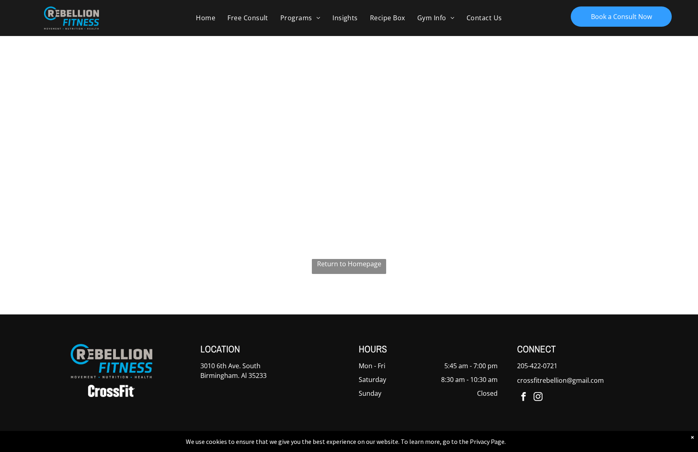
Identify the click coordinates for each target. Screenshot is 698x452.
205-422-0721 (537, 365)
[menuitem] (205, 18)
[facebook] (523, 397)
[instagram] (538, 397)
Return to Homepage (349, 263)
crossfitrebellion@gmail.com (560, 380)
